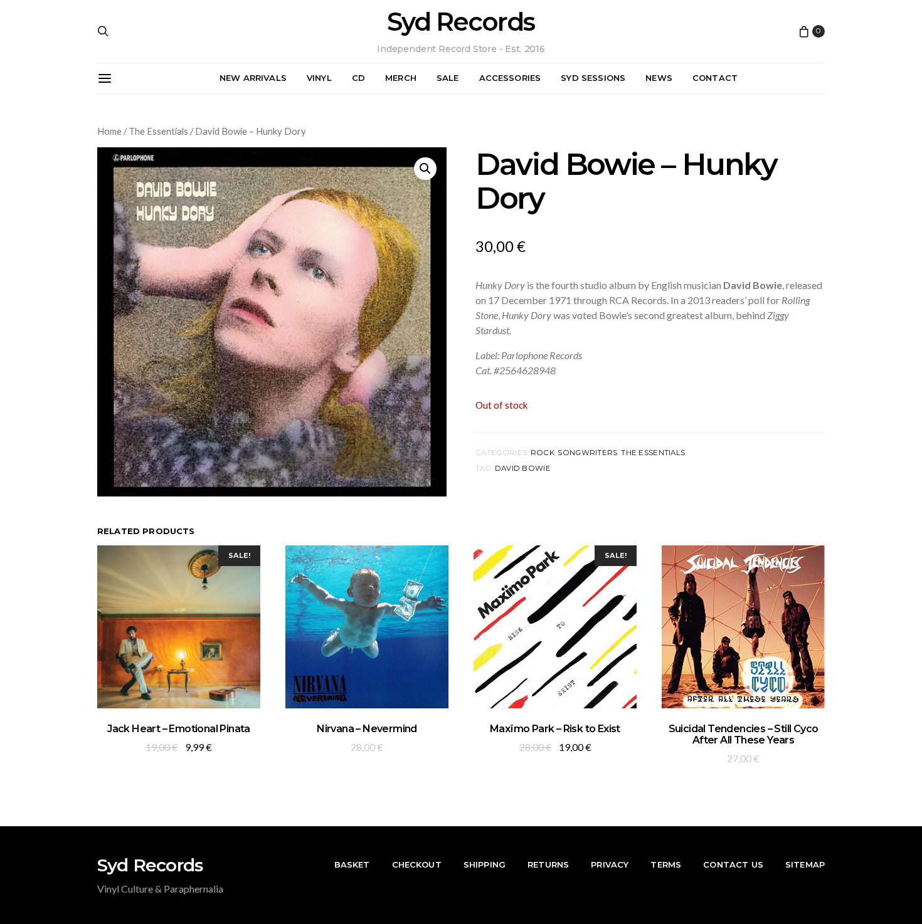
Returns (548, 864)
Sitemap (805, 864)
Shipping (485, 864)
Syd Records (460, 21)
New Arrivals (253, 78)
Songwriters (587, 452)
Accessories (510, 78)
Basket (352, 864)
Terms (665, 864)
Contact (715, 78)
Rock (542, 452)
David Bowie (523, 468)
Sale (448, 78)
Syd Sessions (593, 78)
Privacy (609, 864)
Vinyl (319, 78)
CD (358, 78)
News (658, 78)
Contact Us (733, 864)
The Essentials (158, 131)
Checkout (417, 864)
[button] (425, 168)
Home (109, 131)
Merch (400, 78)
